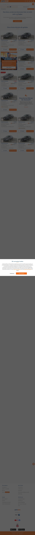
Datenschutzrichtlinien (27, 269)
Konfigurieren (12, 273)
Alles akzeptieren (21, 273)
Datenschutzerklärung (17, 269)
